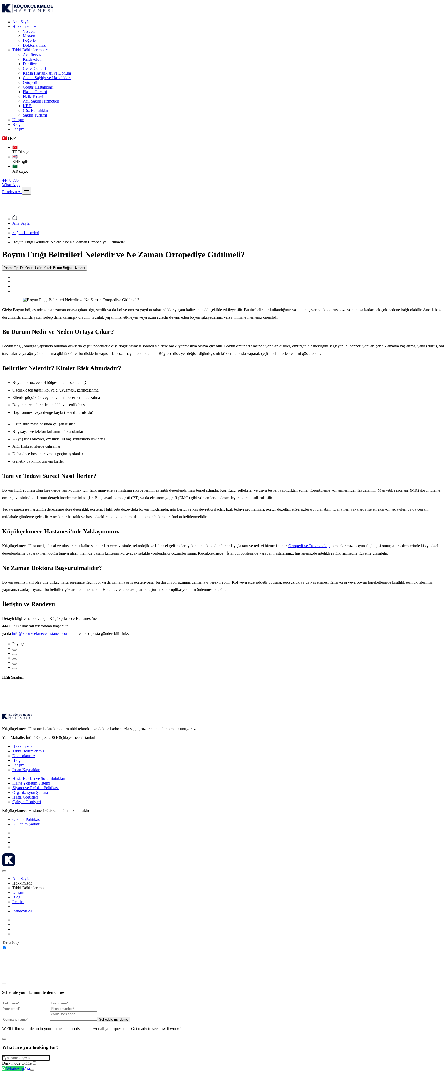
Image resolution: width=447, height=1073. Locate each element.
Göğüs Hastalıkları (38, 87)
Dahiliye (30, 64)
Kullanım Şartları (26, 824)
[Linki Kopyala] (14, 668)
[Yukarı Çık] (32, 1070)
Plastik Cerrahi (35, 92)
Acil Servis (32, 54)
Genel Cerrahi (34, 68)
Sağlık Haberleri (25, 232)
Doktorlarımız (34, 45)
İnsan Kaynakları (26, 769)
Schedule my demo (113, 1019)
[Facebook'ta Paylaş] (14, 650)
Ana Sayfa (21, 22)
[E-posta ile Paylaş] (14, 664)
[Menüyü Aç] (26, 191)
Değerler (30, 40)
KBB (27, 106)
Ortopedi (30, 82)
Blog (16, 124)
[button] (9, 138)
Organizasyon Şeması (30, 792)
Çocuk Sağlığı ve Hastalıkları (47, 78)
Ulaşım (18, 120)
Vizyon (29, 31)
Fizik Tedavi (33, 96)
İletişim (18, 129)
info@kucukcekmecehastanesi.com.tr (42, 633)
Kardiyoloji (32, 59)
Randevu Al (12, 192)
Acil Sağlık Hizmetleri (41, 101)
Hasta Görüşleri (25, 797)
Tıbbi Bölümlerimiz (28, 50)
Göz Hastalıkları (36, 110)
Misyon (29, 36)
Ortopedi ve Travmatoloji (309, 545)
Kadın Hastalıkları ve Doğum (47, 73)
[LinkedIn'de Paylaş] (14, 659)
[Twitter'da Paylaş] (14, 654)
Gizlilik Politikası (26, 819)
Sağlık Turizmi (35, 115)
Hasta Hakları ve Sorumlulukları (38, 778)
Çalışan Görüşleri (26, 802)
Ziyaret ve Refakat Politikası (35, 788)
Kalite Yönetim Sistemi (31, 783)
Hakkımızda (22, 26)
